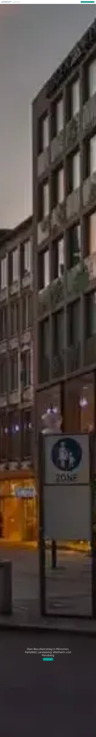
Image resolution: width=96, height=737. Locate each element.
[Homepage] (7, 2)
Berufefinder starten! (16, 1)
